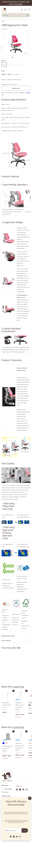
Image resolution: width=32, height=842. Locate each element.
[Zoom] (25, 53)
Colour (4, 60)
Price (3, 71)
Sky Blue (11, 64)
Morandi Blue (20, 64)
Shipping (4, 84)
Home (3, 21)
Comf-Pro (4, 29)
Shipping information (8, 636)
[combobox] (16, 15)
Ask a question (6, 640)
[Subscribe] (25, 830)
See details (20, 4)
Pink (4, 64)
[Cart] (25, 9)
